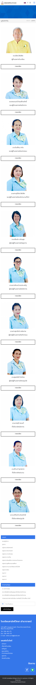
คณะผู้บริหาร (5, 541)
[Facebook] (27, 3)
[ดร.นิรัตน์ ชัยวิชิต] (18, 40)
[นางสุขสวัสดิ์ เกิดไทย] (18, 361)
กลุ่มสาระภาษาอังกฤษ (7, 554)
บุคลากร (4, 656)
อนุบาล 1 (4, 573)
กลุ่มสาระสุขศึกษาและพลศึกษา (9, 563)
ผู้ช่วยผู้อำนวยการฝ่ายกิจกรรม (18, 335)
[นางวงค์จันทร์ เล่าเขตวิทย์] (18, 499)
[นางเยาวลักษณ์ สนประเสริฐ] (18, 269)
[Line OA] (30, 3)
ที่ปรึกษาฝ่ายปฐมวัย (18, 518)
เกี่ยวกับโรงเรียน (6, 646)
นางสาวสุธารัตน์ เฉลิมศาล (18, 331)
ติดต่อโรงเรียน (6, 658)
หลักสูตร (4, 649)
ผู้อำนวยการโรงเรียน (18, 59)
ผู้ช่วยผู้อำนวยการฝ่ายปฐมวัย (18, 381)
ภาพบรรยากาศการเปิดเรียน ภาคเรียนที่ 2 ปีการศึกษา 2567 (16, 598)
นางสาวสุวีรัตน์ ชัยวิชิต (18, 193)
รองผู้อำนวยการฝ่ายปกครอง (18, 151)
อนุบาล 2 (4, 576)
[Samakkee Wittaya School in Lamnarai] (9, 2)
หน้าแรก (28, 20)
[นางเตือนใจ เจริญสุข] (18, 223)
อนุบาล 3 (4, 579)
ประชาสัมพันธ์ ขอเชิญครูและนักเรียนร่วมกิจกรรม (14, 592)
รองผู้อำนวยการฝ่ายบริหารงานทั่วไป (18, 197)
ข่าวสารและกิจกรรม (7, 653)
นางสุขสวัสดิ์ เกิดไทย (18, 377)
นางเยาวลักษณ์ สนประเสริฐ (18, 285)
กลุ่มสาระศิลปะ (5, 570)
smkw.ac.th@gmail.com (13, 636)
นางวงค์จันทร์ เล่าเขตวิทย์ (18, 515)
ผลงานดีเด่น (5, 651)
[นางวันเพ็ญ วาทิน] (18, 131)
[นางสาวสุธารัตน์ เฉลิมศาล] (18, 315)
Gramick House (21, 682)
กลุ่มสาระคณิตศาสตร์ (7, 547)
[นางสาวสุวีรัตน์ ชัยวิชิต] (18, 177)
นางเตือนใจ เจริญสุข (18, 239)
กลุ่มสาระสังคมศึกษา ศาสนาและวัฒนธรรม (12, 560)
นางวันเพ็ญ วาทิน (18, 147)
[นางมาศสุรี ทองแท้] (18, 407)
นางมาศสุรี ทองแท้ (18, 423)
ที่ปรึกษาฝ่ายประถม (18, 472)
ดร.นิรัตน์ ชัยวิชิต (18, 55)
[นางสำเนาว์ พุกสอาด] (18, 453)
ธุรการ (4, 544)
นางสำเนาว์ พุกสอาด (18, 469)
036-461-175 (7, 631)
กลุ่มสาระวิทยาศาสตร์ (7, 551)
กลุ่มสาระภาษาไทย (6, 557)
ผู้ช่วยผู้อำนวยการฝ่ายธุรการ (18, 243)
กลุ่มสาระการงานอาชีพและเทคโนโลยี (11, 567)
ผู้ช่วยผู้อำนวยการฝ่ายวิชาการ (18, 289)
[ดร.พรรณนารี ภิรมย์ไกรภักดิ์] (18, 86)
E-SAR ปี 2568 (6, 589)
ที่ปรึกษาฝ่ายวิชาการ (18, 427)
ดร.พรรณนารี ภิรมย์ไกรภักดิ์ (18, 101)
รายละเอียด (18, 66)
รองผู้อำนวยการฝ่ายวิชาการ (18, 105)
